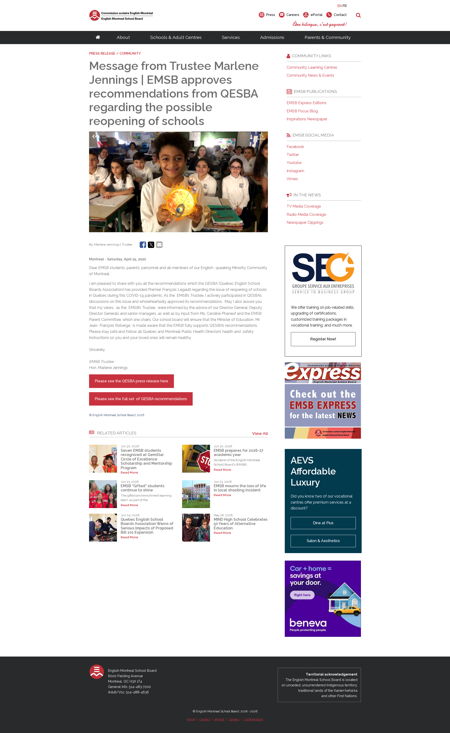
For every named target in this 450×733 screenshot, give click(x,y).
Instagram (295, 171)
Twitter (293, 155)
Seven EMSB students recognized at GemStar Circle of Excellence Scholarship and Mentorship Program (146, 459)
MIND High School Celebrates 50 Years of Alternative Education (240, 523)
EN (340, 6)
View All (260, 433)
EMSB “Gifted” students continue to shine (142, 488)
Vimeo (292, 179)
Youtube (294, 163)
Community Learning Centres (312, 67)
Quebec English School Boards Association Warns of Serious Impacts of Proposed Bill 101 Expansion (147, 526)
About (123, 37)
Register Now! (323, 339)
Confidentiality (253, 719)
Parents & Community (328, 37)
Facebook (295, 147)
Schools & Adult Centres (176, 37)
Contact (204, 719)
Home (191, 719)
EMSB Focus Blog (302, 111)
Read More (129, 472)
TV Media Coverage (304, 206)
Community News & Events (310, 75)
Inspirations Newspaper (307, 119)
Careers (234, 719)
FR (345, 6)
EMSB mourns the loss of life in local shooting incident (240, 488)
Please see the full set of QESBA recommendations (141, 399)
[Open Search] (358, 15)
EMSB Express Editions (306, 103)
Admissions (272, 37)
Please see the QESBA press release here (131, 381)
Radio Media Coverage (306, 215)
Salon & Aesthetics (323, 541)
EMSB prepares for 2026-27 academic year (238, 452)
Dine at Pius (323, 523)
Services (231, 37)
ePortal (219, 719)
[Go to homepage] (98, 37)
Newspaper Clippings (305, 222)
